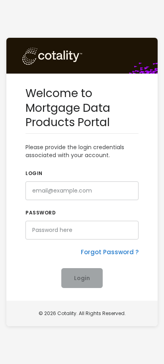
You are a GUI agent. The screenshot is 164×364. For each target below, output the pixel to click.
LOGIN (34, 173)
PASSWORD (40, 212)
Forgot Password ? (110, 252)
